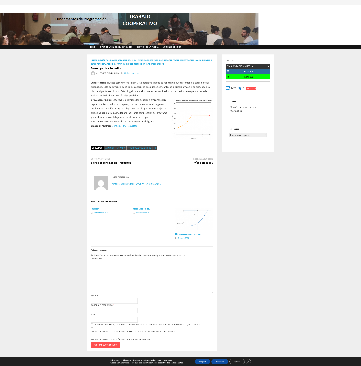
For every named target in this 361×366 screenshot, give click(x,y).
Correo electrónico (103, 305)
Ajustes (237, 361)
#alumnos (110, 148)
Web (93, 314)
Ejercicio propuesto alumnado (153, 60)
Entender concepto (180, 60)
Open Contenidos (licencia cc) (116, 46)
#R (155, 148)
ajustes (179, 363)
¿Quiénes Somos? (172, 46)
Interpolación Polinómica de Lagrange (110, 60)
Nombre (96, 295)
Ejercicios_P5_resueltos (124, 125)
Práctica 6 (95, 209)
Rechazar (220, 361)
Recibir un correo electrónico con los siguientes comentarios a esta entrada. (133, 331)
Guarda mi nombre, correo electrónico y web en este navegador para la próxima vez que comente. (148, 324)
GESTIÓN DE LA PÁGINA (148, 46)
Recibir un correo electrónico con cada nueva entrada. (121, 339)
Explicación (197, 60)
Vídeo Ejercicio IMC (141, 209)
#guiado (121, 148)
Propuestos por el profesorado (145, 64)
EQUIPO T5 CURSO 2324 (109, 73)
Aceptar (202, 361)
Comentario (98, 258)
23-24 (133, 60)
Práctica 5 (121, 64)
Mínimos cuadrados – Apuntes (188, 234)
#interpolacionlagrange (139, 148)
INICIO (93, 46)
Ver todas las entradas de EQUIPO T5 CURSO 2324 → (136, 183)
